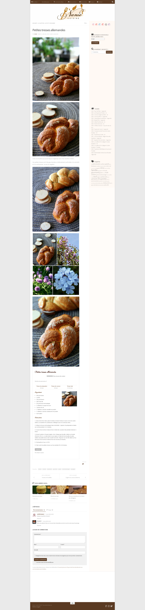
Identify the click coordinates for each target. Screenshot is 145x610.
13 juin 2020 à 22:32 (47, 521)
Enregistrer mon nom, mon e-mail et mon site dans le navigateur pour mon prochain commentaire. (59, 555)
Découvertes (72, 2)
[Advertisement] (102, 80)
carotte (98, 166)
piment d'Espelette (99, 179)
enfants (108, 168)
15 (49, 487)
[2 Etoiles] (48, 376)
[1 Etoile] (47, 376)
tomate (96, 185)
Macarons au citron (37, 496)
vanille (105, 185)
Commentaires (39, 510)
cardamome (49, 469)
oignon (98, 177)
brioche (40, 469)
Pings (50, 510)
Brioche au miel (55, 496)
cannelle (44, 469)
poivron (108, 179)
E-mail (62, 544)
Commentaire (37, 534)
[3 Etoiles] (49, 376)
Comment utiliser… (60, 2)
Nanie (35, 34)
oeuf (95, 176)
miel (92, 177)
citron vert (108, 166)
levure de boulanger (66, 469)
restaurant (106, 183)
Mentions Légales (36, 607)
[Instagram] (109, 606)
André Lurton (100, 164)
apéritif (107, 164)
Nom (35, 544)
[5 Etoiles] (52, 376)
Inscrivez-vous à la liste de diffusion (44, 562)
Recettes (34, 2)
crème (102, 168)
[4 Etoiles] (51, 376)
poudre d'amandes (103, 181)
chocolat (101, 166)
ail (91, 164)
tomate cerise (100, 185)
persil (108, 177)
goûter (60, 469)
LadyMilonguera (40, 514)
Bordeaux (93, 166)
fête (98, 170)
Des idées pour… (46, 2)
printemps (93, 183)
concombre (93, 168)
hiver (104, 172)
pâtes (102, 183)
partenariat (104, 177)
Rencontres (84, 2)
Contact (100, 2)
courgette (97, 168)
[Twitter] (111, 606)
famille (94, 170)
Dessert (34, 23)
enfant (106, 168)
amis (94, 164)
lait (96, 174)
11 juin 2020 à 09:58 (49, 514)
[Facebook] (106, 606)
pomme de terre (95, 181)
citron (104, 166)
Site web (36, 550)
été (108, 185)
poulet (108, 181)
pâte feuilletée (97, 183)
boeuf (110, 164)
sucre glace (73, 469)
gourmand (55, 469)
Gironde (105, 170)
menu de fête (109, 174)
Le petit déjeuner (50, 23)
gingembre (101, 170)
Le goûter (41, 23)
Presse (92, 2)
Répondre (39, 518)
